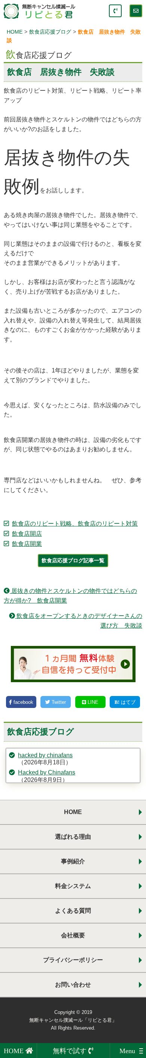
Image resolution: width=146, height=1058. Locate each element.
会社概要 (73, 935)
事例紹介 (73, 861)
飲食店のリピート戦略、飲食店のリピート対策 (75, 523)
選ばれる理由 (73, 836)
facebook (22, 702)
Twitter (58, 702)
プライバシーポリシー (73, 960)
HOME (73, 812)
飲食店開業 (27, 544)
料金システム (73, 886)
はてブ (127, 702)
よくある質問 (73, 910)
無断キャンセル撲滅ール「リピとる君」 (73, 1020)
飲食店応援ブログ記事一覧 (73, 560)
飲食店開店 (27, 533)
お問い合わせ (73, 984)
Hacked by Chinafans (46, 772)
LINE (92, 702)
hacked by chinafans (45, 755)
